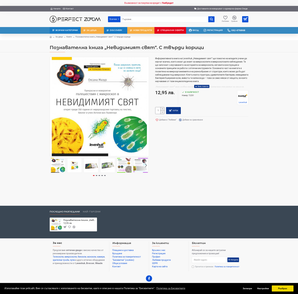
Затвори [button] (247, 288)
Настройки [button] (263, 288)
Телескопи (58, 256)
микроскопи (71, 256)
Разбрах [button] (282, 288)
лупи (72, 260)
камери (101, 256)
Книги (69, 37)
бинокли (82, 256)
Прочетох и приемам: (217, 267)
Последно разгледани (65, 211)
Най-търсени (91, 211)
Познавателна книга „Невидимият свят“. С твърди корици (79, 220)
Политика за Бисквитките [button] (170, 288)
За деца (59, 37)
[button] (53, 165)
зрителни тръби (61, 260)
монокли (91, 256)
